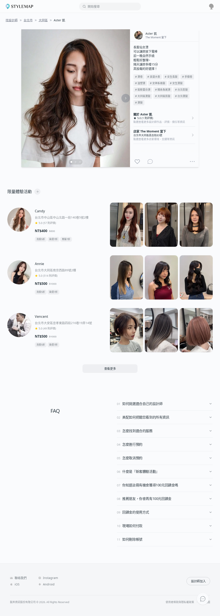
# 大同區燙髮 (142, 96)
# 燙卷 (139, 77)
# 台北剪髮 (181, 90)
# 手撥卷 (187, 77)
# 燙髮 (139, 102)
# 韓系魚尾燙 (162, 90)
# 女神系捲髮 (157, 83)
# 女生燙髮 (176, 83)
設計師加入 (198, 581)
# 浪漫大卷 (153, 77)
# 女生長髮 (171, 77)
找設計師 (12, 20)
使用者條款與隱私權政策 (180, 602)
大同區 (43, 20)
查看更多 (110, 368)
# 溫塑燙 (140, 83)
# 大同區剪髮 (162, 96)
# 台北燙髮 (181, 96)
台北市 (28, 20)
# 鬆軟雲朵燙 (142, 90)
